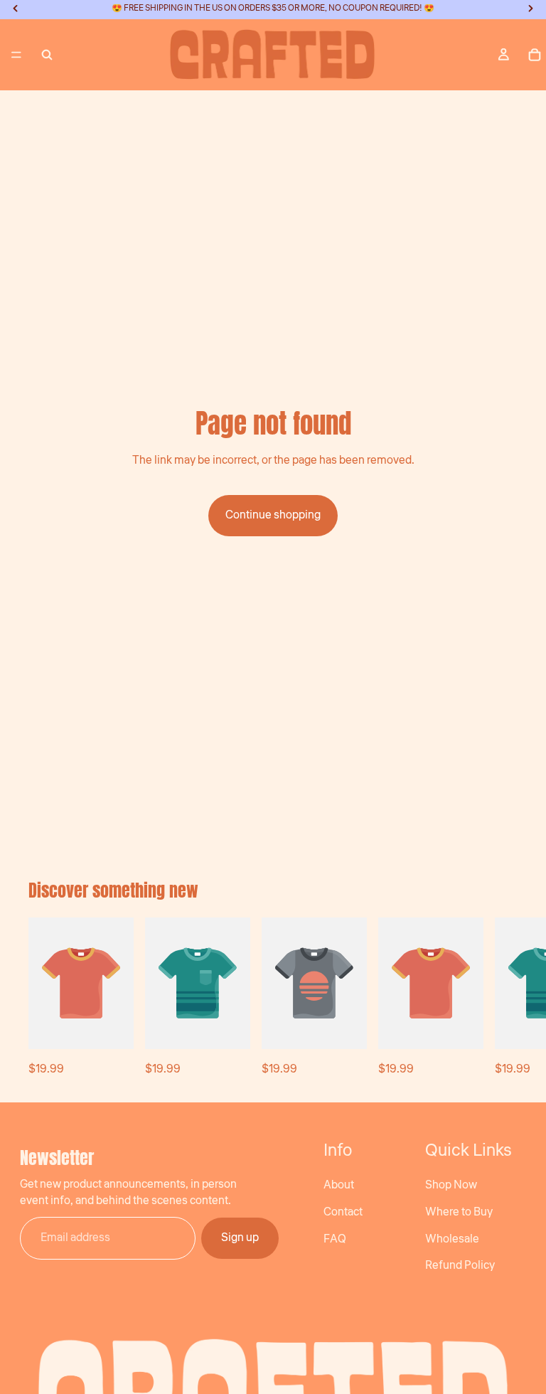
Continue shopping (273, 515)
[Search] (47, 54)
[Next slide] (502, 997)
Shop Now (451, 1185)
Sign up (240, 1237)
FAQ (334, 1239)
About (338, 1185)
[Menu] (16, 54)
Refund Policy (460, 1265)
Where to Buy (459, 1212)
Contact (343, 1212)
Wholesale (452, 1239)
